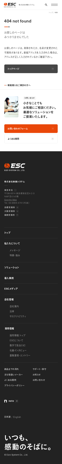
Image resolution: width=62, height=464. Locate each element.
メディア (11, 288)
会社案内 (14, 306)
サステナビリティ (18, 316)
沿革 (12, 311)
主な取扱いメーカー (13, 374)
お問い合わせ (39, 380)
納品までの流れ (11, 369)
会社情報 (9, 299)
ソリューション (11, 267)
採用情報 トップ (17, 335)
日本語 (7, 417)
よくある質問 (10, 380)
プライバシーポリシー (14, 385)
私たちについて (12, 243)
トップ (7, 232)
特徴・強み (15, 255)
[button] (46, 5)
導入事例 (9, 278)
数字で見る (18, 345)
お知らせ (37, 374)
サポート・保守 (39, 369)
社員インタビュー (18, 350)
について (16, 340)
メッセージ (15, 250)
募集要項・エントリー (20, 355)
